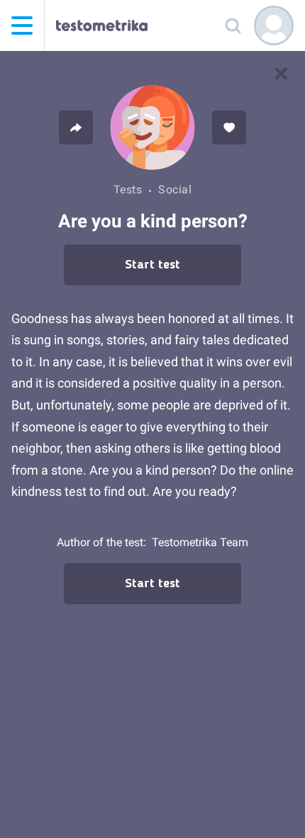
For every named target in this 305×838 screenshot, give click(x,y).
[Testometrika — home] (102, 25)
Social (175, 189)
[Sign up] (274, 25)
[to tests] (281, 74)
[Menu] (22, 25)
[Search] (232, 25)
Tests (128, 189)
